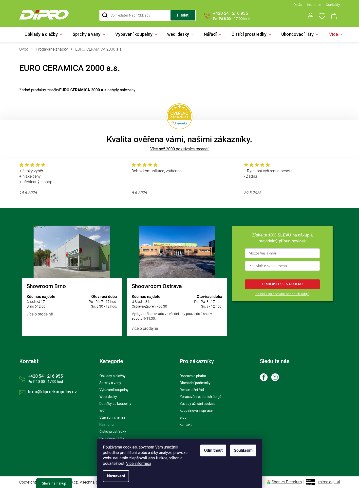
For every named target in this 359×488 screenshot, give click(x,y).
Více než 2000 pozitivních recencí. (179, 149)
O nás (297, 5)
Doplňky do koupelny (115, 404)
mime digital (329, 482)
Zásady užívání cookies (197, 404)
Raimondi (106, 425)
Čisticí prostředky (112, 431)
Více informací (138, 463)
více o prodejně (40, 314)
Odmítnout (213, 450)
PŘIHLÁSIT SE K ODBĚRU (282, 284)
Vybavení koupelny (114, 390)
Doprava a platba (193, 376)
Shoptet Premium (287, 482)
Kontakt (186, 425)
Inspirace (314, 5)
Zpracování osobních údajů (200, 397)
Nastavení (116, 476)
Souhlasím (243, 450)
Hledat (183, 15)
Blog (183, 417)
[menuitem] (43, 34)
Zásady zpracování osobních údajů (282, 294)
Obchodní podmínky (195, 383)
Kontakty (333, 5)
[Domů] (25, 49)
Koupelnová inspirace (196, 410)
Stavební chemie (112, 417)
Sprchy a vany (110, 383)
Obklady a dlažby (112, 376)
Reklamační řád (192, 390)
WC (102, 410)
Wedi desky (108, 397)
